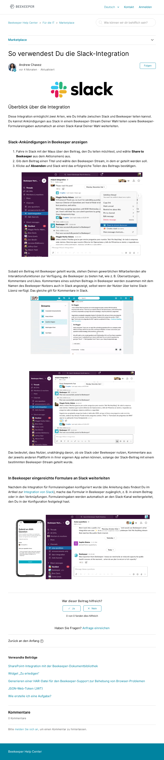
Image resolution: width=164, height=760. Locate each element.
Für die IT (48, 22)
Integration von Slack (38, 492)
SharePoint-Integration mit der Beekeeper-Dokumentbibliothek (53, 666)
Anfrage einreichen (96, 628)
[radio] (72, 608)
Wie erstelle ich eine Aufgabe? (29, 696)
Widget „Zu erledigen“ (23, 673)
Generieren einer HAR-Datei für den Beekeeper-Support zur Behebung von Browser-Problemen (76, 681)
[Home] (22, 9)
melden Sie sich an (26, 729)
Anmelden (145, 7)
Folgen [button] (148, 65)
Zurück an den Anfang (23, 641)
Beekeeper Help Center (23, 22)
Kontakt (129, 7)
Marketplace (66, 22)
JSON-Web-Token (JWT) (25, 688)
